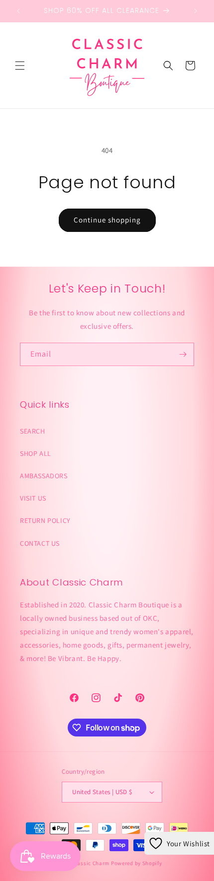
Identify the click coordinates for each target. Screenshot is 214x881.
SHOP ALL (35, 453)
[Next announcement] (196, 11)
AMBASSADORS (44, 475)
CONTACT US (40, 543)
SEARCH (32, 431)
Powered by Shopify (136, 863)
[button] (20, 65)
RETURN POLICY (45, 520)
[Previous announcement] (18, 11)
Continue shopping (107, 219)
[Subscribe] (183, 354)
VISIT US (33, 498)
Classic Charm (90, 863)
